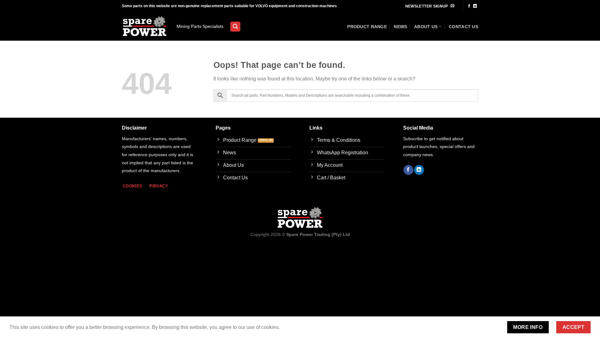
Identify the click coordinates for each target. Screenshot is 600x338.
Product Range (367, 26)
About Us (426, 26)
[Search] (235, 27)
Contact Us (463, 26)
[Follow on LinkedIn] (475, 6)
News (400, 26)
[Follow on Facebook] (469, 6)
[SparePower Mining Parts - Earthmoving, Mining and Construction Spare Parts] (144, 27)
